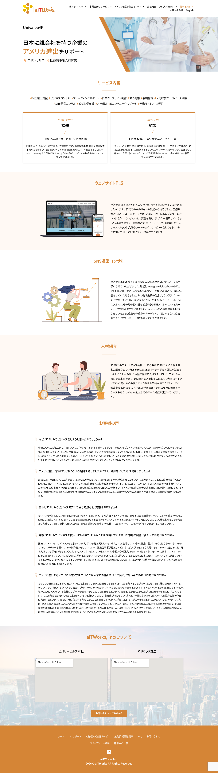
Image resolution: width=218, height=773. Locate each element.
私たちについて (76, 6)
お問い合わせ (176, 10)
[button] (78, 6)
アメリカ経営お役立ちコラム (128, 6)
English (190, 10)
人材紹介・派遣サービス (98, 736)
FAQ (140, 736)
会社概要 (151, 6)
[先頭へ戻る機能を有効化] (212, 767)
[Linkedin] (109, 752)
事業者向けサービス (99, 6)
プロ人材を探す (166, 6)
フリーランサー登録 (100, 743)
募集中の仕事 (121, 743)
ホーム (61, 736)
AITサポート (75, 736)
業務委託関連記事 (123, 736)
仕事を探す (185, 6)
